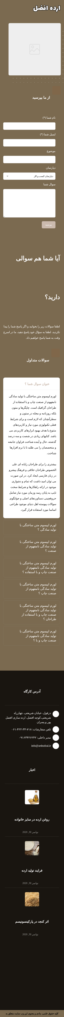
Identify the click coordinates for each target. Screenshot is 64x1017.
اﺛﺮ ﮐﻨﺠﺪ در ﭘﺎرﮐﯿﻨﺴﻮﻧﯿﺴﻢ (32, 921)
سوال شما (49, 184)
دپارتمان (50, 167)
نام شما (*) (49, 117)
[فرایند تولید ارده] (32, 848)
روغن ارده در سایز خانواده (32, 819)
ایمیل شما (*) (47, 134)
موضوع (51, 151)
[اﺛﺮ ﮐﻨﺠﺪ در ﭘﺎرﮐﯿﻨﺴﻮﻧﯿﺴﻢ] (32, 899)
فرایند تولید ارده (32, 870)
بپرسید (48, 224)
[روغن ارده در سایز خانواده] (32, 797)
